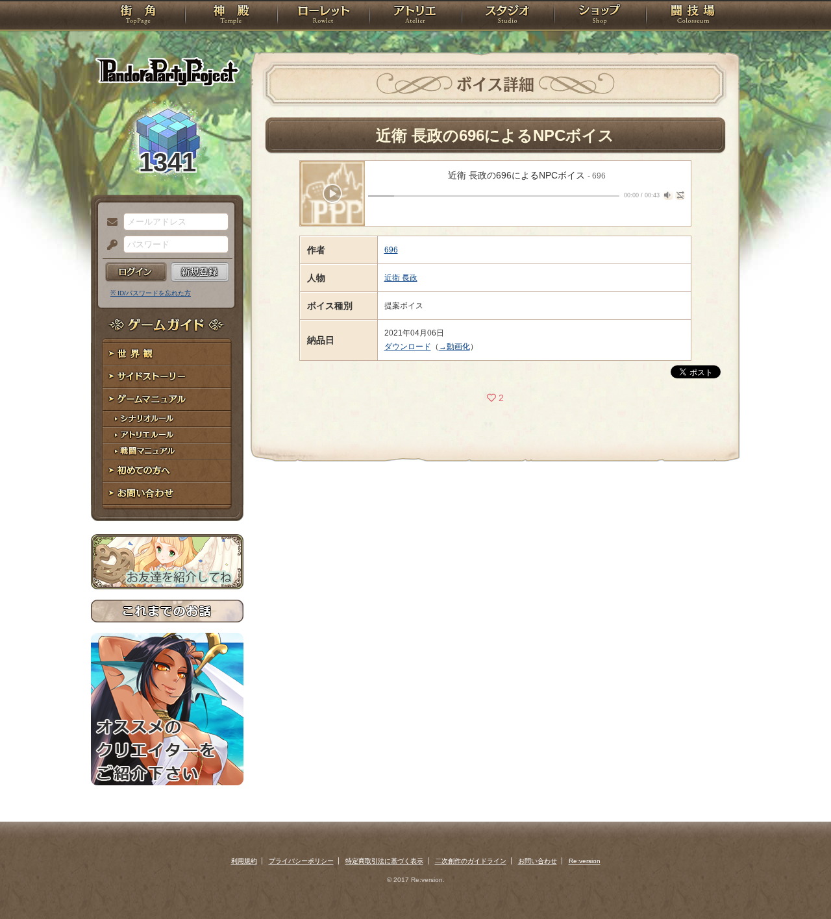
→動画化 (454, 346)
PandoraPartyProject (167, 71)
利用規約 (244, 860)
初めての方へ (167, 471)
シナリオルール (167, 419)
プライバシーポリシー (301, 860)
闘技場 (693, 16)
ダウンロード (407, 346)
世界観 (167, 354)
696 (391, 249)
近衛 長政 (400, 277)
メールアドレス (109, 222)
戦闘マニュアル (167, 451)
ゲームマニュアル (167, 399)
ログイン (136, 272)
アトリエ (415, 16)
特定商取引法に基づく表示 (384, 860)
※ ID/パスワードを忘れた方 (150, 293)
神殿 (231, 16)
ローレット (323, 16)
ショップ (600, 16)
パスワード (109, 245)
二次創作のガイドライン (470, 860)
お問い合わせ (167, 493)
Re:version (585, 860)
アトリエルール (167, 435)
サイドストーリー (167, 376)
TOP (138, 16)
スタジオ (508, 16)
